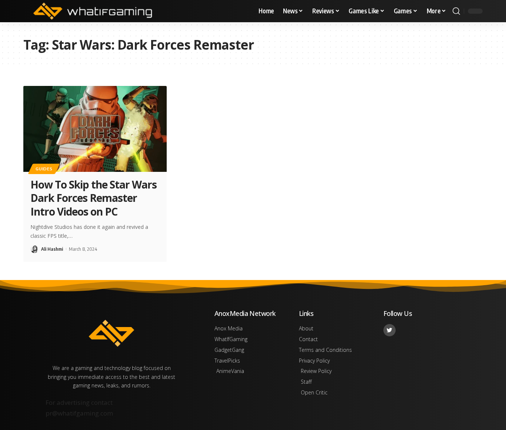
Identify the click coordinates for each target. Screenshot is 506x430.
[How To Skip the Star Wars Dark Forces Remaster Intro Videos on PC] (95, 129)
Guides (44, 168)
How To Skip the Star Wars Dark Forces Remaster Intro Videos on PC (93, 198)
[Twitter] (389, 330)
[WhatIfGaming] (92, 11)
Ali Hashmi (52, 249)
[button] (456, 11)
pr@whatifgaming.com (79, 413)
